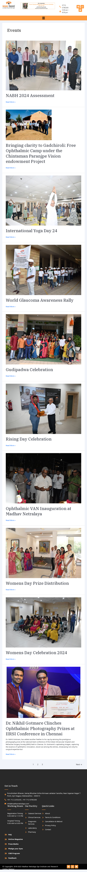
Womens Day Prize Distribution (37, 583)
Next (79, 764)
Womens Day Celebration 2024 (36, 652)
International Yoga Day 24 (31, 230)
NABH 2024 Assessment (30, 95)
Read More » (10, 102)
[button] (43, 18)
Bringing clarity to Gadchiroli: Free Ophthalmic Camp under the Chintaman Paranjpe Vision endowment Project (41, 153)
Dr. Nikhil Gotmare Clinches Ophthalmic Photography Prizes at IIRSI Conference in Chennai (40, 728)
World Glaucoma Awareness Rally (40, 300)
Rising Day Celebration (29, 439)
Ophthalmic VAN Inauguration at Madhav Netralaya (38, 511)
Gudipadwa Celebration (29, 369)
